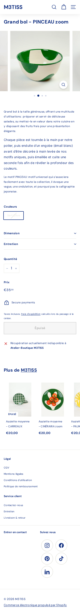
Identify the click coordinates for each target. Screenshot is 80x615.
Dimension (12, 233)
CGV (6, 467)
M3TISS (13, 7)
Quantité (10, 259)
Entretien (11, 244)
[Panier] (63, 7)
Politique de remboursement (21, 486)
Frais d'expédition (30, 314)
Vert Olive (13, 215)
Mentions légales (14, 473)
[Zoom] (63, 85)
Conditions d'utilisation (18, 480)
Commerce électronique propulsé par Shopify (35, 605)
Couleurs (10, 207)
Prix (6, 282)
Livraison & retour (14, 517)
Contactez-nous (13, 505)
